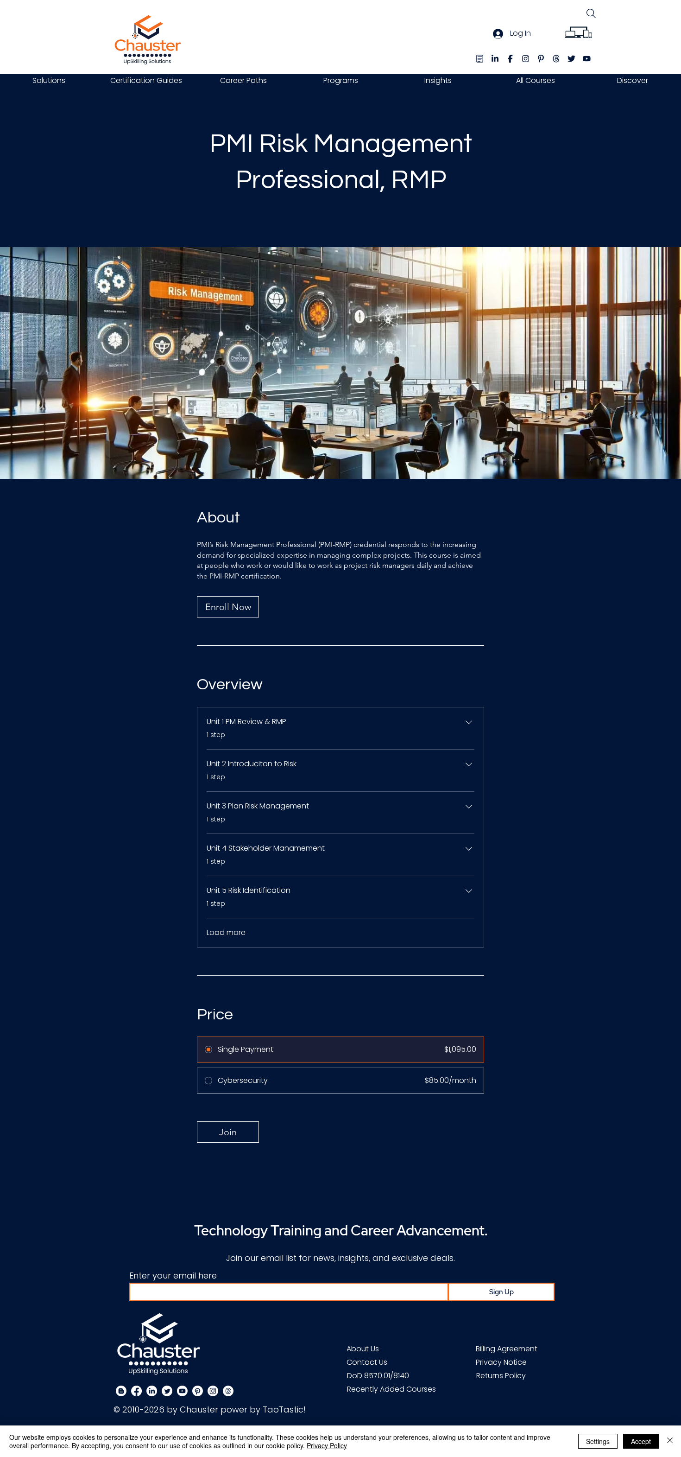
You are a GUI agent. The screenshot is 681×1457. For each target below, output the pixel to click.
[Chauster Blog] (479, 58)
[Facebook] (136, 1391)
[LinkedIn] (151, 1391)
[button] (48, 80)
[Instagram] (213, 1391)
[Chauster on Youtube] (182, 1391)
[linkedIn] (495, 58)
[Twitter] (167, 1391)
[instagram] (525, 58)
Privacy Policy (327, 1445)
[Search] (590, 13)
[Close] (669, 1441)
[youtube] (586, 58)
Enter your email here (173, 1276)
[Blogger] (121, 1391)
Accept (641, 1441)
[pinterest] (541, 58)
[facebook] (510, 58)
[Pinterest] (197, 1391)
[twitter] (571, 58)
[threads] (556, 58)
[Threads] (228, 1391)
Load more (226, 933)
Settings (598, 1441)
